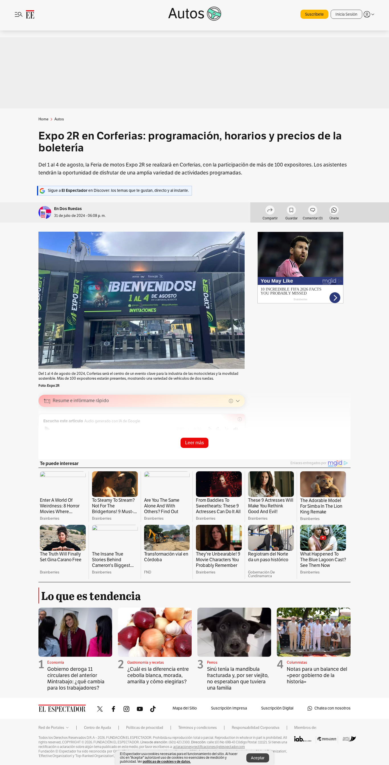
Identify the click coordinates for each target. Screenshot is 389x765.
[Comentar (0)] (312, 210)
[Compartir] (270, 210)
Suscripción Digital (277, 708)
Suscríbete (314, 14)
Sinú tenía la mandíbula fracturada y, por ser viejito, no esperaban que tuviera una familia (238, 678)
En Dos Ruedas (68, 208)
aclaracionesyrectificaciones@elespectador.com (209, 747)
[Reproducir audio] (47, 429)
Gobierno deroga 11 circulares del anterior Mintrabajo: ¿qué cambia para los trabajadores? (76, 678)
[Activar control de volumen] (235, 429)
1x (227, 429)
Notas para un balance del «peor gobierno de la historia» (317, 675)
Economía (55, 662)
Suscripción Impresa (229, 708)
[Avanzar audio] (218, 429)
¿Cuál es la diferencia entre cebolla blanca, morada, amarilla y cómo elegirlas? (158, 675)
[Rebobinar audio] (209, 429)
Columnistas (297, 662)
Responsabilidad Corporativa (255, 728)
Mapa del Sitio (185, 708)
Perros (212, 662)
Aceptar (258, 758)
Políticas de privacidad (144, 728)
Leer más (194, 442)
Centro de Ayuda (97, 728)
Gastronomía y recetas (145, 662)
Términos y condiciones (197, 728)
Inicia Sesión (346, 14)
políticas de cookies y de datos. (167, 761)
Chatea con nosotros (332, 708)
